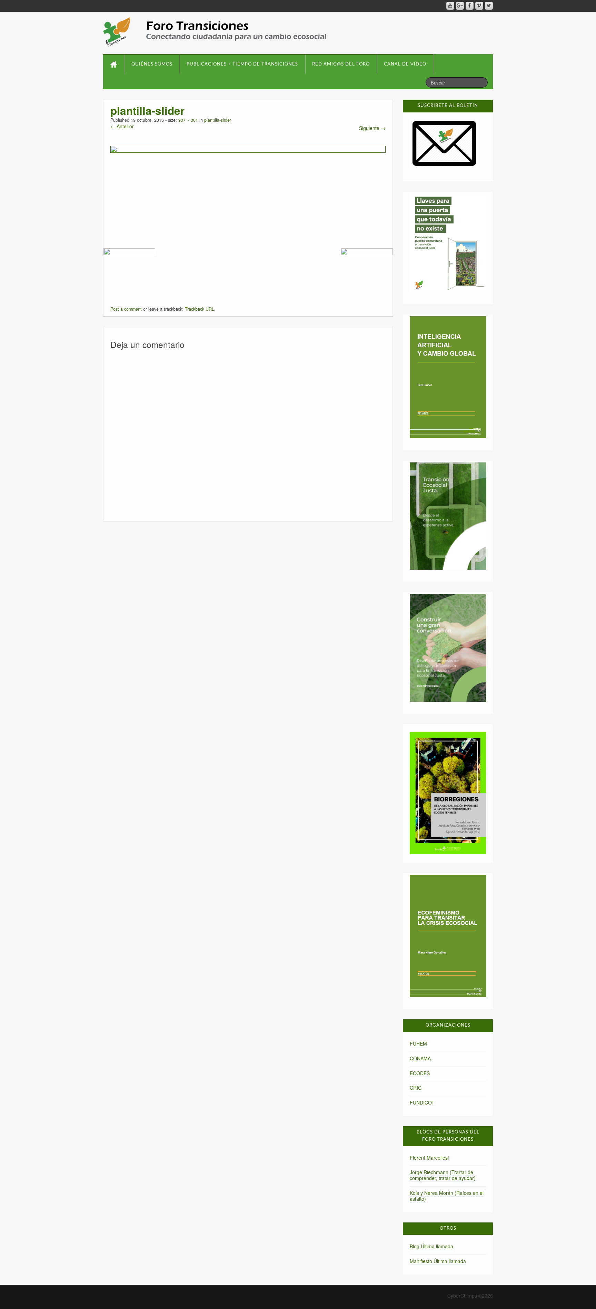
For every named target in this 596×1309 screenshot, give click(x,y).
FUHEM (418, 1043)
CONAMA (420, 1058)
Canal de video (405, 64)
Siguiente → (372, 127)
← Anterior (122, 126)
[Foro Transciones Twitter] (489, 6)
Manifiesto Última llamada (438, 1261)
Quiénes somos (151, 64)
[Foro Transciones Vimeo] (479, 6)
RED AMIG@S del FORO (341, 64)
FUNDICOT (422, 1102)
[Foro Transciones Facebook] (470, 6)
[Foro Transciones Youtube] (450, 6)
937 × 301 (188, 120)
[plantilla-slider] (248, 189)
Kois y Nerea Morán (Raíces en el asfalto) (447, 1195)
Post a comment (126, 309)
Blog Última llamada (431, 1246)
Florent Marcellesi (429, 1157)
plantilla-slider (217, 120)
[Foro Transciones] (214, 31)
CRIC (415, 1087)
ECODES (420, 1073)
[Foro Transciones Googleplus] (460, 6)
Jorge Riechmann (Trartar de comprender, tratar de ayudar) (443, 1175)
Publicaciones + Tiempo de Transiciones (242, 64)
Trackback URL (199, 309)
